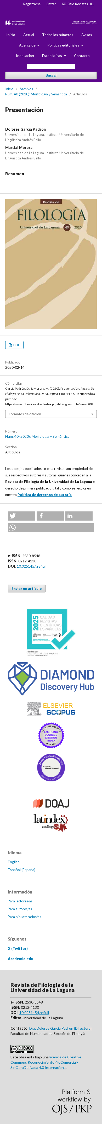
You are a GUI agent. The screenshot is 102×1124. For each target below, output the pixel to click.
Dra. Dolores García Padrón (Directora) (60, 1028)
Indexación (25, 55)
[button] (21, 516)
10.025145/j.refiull (31, 566)
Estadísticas (52, 55)
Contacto (82, 55)
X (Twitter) (18, 948)
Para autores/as (20, 909)
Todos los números (57, 34)
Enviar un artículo (27, 588)
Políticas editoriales (63, 45)
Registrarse (32, 4)
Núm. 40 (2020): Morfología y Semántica (36, 94)
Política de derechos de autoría (45, 495)
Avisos (86, 34)
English (14, 862)
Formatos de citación (25, 414)
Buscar (51, 75)
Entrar (51, 4)
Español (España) (21, 869)
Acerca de (27, 45)
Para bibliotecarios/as (24, 917)
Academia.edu (20, 958)
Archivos (26, 89)
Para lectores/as (20, 901)
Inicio (10, 34)
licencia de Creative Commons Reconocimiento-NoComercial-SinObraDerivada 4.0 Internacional (45, 1062)
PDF (16, 345)
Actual (28, 34)
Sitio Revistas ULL (80, 4)
